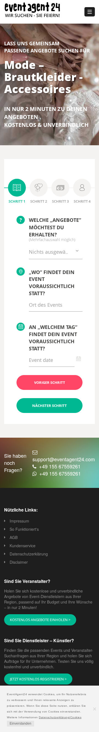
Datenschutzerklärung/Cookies (60, 717)
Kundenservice (22, 545)
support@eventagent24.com (63, 459)
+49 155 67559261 (60, 466)
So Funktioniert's (24, 529)
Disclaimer (19, 562)
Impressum (19, 521)
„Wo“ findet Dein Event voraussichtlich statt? (52, 283)
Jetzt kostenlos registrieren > (38, 679)
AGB (14, 537)
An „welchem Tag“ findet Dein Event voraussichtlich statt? (53, 337)
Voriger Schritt (49, 382)
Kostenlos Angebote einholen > (40, 619)
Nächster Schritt (49, 405)
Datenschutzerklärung (29, 554)
